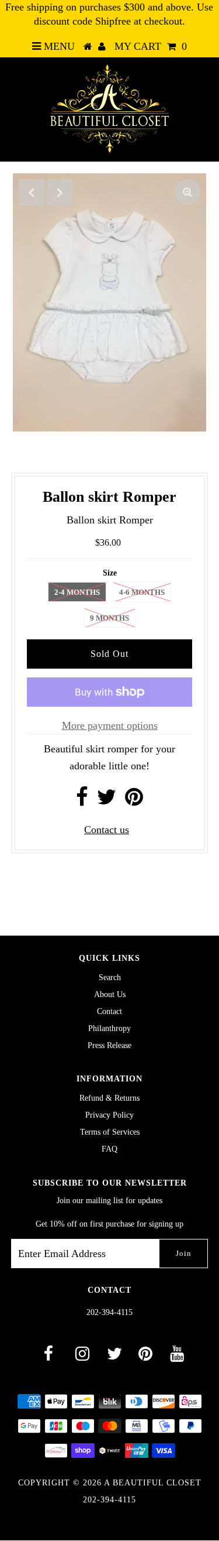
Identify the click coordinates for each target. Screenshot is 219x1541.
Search (110, 977)
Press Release (109, 1045)
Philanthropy (109, 1028)
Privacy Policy (109, 1115)
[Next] (60, 192)
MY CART (150, 46)
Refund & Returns (109, 1098)
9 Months (109, 618)
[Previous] (31, 192)
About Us (110, 994)
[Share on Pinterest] (134, 801)
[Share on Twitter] (106, 801)
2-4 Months (77, 592)
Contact (109, 1011)
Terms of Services (110, 1132)
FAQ (109, 1149)
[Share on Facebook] (82, 801)
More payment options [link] (110, 725)
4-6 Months (142, 592)
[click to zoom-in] (187, 192)
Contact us (106, 829)
